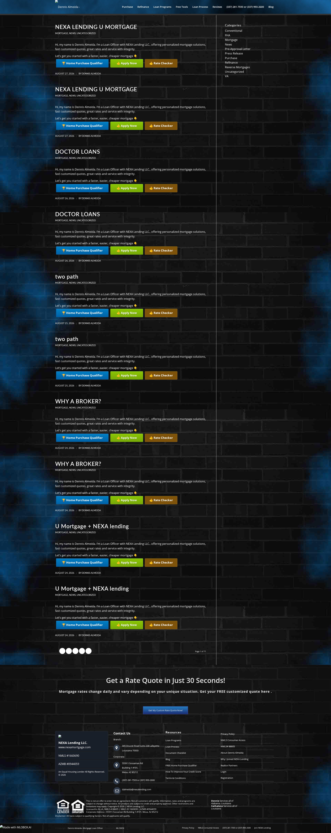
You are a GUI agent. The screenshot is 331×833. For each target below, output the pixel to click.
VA (226, 76)
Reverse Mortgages (237, 67)
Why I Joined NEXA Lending (234, 759)
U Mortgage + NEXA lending (92, 526)
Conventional (233, 31)
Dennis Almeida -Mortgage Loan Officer (85, 828)
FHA (227, 35)
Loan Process (172, 746)
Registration (227, 777)
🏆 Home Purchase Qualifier (82, 63)
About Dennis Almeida (232, 752)
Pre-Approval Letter (237, 49)
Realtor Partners (229, 765)
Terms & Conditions (176, 778)
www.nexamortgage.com (74, 747)
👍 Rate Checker (161, 63)
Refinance (231, 62)
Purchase (231, 58)
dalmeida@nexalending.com (136, 789)
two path (66, 277)
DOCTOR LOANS (77, 152)
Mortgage (61, 33)
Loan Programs (173, 740)
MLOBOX (120, 828)
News (72, 33)
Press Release (234, 53)
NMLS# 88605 (228, 746)
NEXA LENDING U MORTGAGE (96, 27)
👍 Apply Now (127, 63)
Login (223, 771)
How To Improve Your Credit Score (183, 771)
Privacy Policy (228, 733)
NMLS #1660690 (68, 756)
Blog (168, 759)
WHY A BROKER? (78, 401)
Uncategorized (86, 33)
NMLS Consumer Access (233, 740)
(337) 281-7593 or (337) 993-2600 (138, 780)
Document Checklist (176, 752)
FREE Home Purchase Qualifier (181, 765)
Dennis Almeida (91, 74)
